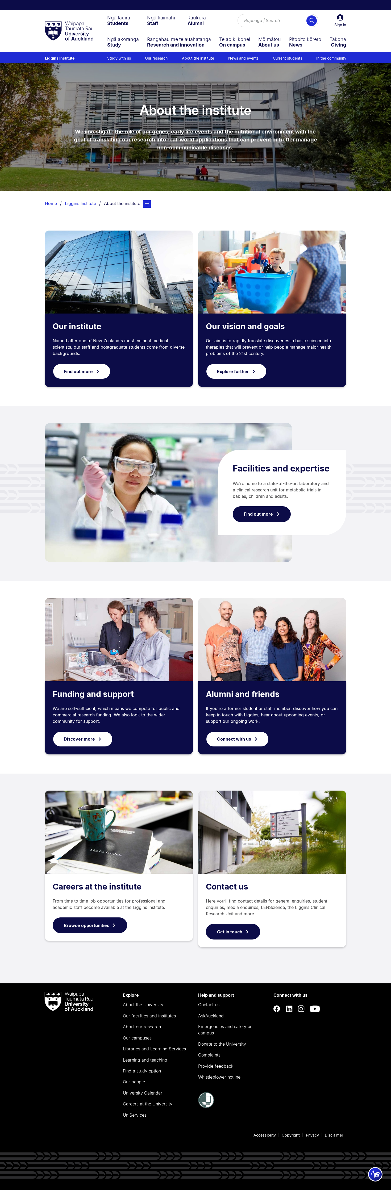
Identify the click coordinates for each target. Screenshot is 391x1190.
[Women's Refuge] (206, 1106)
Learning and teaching (145, 1060)
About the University (143, 1004)
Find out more (78, 371)
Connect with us (234, 739)
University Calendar (142, 1093)
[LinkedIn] (289, 1009)
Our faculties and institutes (149, 1015)
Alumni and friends (243, 694)
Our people (134, 1081)
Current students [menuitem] (287, 58)
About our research (142, 1026)
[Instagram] (301, 1009)
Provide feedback (215, 1066)
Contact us (227, 886)
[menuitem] (118, 20)
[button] (340, 20)
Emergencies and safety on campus (225, 1029)
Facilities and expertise (281, 468)
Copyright (291, 1135)
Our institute (77, 326)
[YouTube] (315, 1009)
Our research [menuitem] (156, 58)
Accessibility (264, 1135)
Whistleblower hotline (219, 1077)
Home (51, 203)
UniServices (135, 1115)
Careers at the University (147, 1104)
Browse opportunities (86, 925)
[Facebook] (276, 1009)
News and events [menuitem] (243, 58)
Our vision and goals (245, 326)
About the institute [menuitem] (198, 58)
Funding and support (93, 694)
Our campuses (137, 1038)
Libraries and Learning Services (154, 1048)
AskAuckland (211, 1015)
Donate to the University (222, 1044)
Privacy (312, 1135)
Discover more (79, 739)
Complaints (209, 1055)
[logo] (69, 31)
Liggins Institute (59, 58)
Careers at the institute (97, 886)
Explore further (233, 371)
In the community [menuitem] (331, 58)
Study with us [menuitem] (119, 58)
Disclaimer (334, 1135)
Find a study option (142, 1071)
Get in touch (229, 931)
